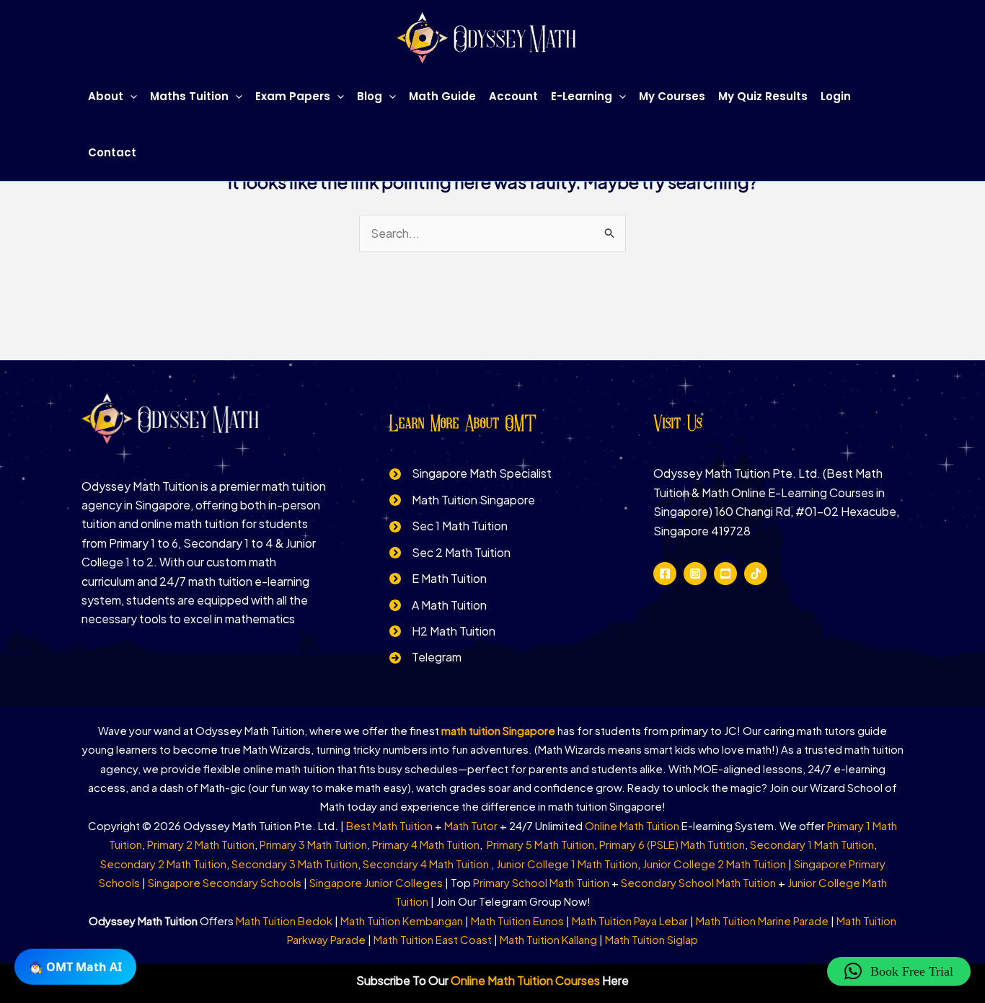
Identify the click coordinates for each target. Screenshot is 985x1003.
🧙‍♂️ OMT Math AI (75, 966)
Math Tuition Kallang (548, 939)
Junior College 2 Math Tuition (714, 863)
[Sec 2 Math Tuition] (450, 552)
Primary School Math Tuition (541, 882)
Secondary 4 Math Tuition (427, 863)
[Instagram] (695, 573)
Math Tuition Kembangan (401, 920)
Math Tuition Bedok (284, 920)
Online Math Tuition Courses (525, 980)
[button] (130, 96)
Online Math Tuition (632, 825)
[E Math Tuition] (438, 578)
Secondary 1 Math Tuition (812, 844)
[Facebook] (664, 573)
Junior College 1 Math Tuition (566, 863)
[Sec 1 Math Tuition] (448, 526)
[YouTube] (725, 573)
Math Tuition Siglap (651, 939)
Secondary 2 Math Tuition (163, 863)
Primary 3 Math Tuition (313, 844)
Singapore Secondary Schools (224, 882)
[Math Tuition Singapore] (462, 500)
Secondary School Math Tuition (698, 882)
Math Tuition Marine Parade (762, 920)
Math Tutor (471, 825)
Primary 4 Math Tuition (426, 844)
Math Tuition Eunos (517, 920)
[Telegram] (425, 657)
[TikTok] (755, 573)
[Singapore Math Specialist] (470, 473)
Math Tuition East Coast (433, 939)
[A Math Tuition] (438, 605)
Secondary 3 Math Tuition (294, 863)
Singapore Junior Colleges (376, 882)
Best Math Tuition (389, 825)
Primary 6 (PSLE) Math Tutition (672, 844)
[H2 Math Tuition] (442, 631)
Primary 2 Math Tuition (201, 844)
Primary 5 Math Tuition (540, 844)
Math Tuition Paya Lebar (630, 920)
